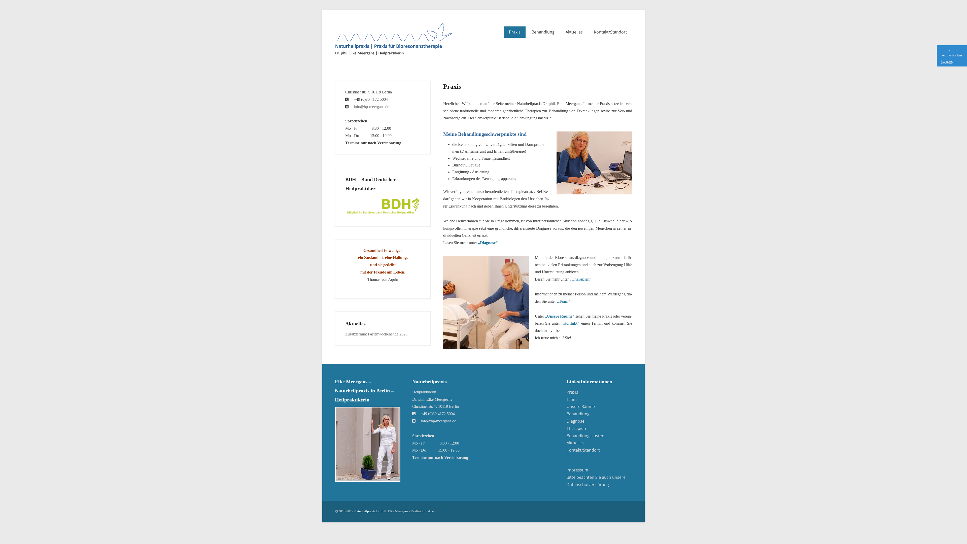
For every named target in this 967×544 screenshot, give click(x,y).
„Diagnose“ (488, 243)
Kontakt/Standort (610, 32)
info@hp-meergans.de (371, 107)
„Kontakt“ (570, 323)
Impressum (577, 470)
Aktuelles (574, 32)
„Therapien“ (581, 279)
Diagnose (575, 421)
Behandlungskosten (585, 435)
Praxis (515, 32)
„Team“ (563, 301)
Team (572, 399)
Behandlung (543, 32)
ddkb (431, 511)
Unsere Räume (581, 406)
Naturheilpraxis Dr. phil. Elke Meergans (381, 511)
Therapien (576, 428)
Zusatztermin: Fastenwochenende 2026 (376, 334)
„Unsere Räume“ (559, 316)
